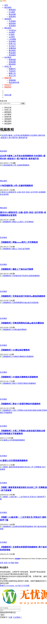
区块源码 (12, 41)
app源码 (12, 37)
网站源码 (7, 28)
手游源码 (12, 21)
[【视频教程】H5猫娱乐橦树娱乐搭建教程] (17, 356)
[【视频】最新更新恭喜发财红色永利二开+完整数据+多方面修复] (23, 469)
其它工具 (12, 76)
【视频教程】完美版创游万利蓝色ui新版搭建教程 (22, 296)
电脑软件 (12, 69)
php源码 (12, 32)
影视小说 (12, 44)
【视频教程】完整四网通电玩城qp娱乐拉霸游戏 (22, 323)
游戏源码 (7, 19)
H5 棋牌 (12, 12)
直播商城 (12, 48)
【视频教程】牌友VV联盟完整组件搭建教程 (20, 404)
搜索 (23, 103)
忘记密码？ (17, 617)
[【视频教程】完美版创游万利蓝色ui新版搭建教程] (20, 276)
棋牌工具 (12, 73)
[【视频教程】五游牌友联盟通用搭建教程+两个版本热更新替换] (23, 529)
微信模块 (12, 50)
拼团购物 (12, 80)
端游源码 (12, 23)
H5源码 (11, 34)
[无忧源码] (3, 1)
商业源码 (12, 53)
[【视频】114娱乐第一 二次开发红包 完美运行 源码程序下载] (23, 499)
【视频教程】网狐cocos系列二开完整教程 (19, 242)
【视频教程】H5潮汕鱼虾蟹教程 (15, 350)
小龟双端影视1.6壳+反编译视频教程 (16, 185)
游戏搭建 (12, 62)
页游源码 (12, 26)
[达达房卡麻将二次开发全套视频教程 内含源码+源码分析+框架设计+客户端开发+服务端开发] (23, 138)
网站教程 (12, 64)
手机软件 (12, 71)
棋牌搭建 (12, 60)
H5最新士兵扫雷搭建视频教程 (14, 460)
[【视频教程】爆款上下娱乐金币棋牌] (15, 249)
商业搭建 (12, 14)
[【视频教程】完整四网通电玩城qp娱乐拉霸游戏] (19, 302)
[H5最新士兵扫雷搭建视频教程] (12, 440)
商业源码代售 (14, 82)
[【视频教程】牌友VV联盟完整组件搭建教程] (18, 383)
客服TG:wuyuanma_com (9, 585)
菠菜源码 (12, 17)
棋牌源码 (12, 10)
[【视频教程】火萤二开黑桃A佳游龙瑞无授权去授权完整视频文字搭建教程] (23, 412)
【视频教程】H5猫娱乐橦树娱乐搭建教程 (19, 377)
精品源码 (7, 7)
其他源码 (12, 55)
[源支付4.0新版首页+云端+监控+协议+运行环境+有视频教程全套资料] (23, 194)
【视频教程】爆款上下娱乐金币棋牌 (16, 269)
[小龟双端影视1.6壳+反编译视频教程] (14, 165)
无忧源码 (17, 558)
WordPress (12, 30)
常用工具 (7, 66)
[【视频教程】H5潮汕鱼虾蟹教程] (13, 329)
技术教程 (7, 57)
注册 (10, 617)
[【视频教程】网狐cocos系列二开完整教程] (17, 222)
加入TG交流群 (23, 585)
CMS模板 (12, 39)
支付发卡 (12, 46)
